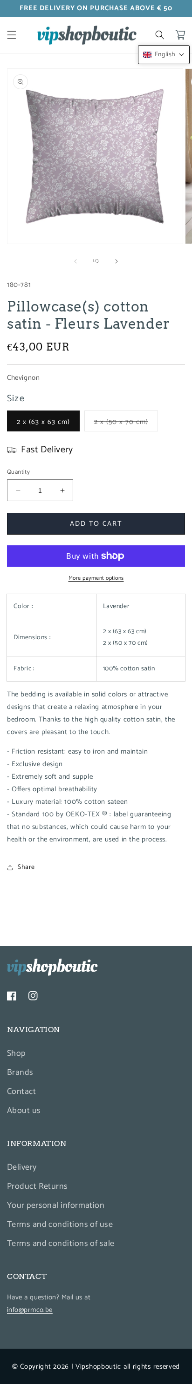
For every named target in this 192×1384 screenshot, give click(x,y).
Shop (16, 1053)
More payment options (96, 578)
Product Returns (37, 1186)
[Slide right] (116, 261)
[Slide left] (75, 261)
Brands (20, 1072)
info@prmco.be (30, 1310)
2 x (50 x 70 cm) (126, 423)
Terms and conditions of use (60, 1225)
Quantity (18, 472)
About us (24, 1111)
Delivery (22, 1167)
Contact (21, 1092)
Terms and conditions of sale (61, 1244)
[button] (11, 35)
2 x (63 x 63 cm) (43, 422)
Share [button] (26, 867)
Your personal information (55, 1205)
